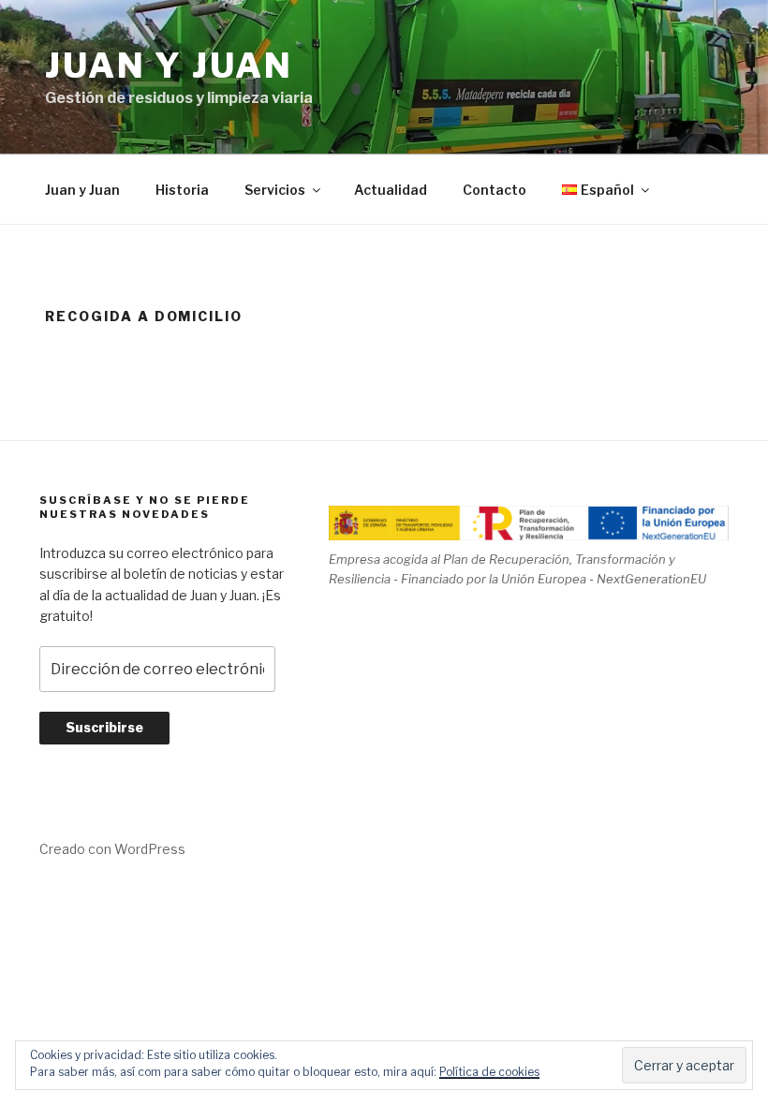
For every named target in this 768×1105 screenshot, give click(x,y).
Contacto (494, 190)
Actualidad (390, 190)
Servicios (274, 190)
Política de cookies (489, 1072)
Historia (182, 190)
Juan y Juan (169, 65)
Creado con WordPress (112, 849)
